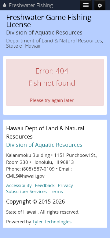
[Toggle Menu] (86, 5)
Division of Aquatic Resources (44, 144)
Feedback (45, 185)
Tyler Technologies (52, 221)
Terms (56, 191)
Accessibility (19, 185)
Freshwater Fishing (31, 5)
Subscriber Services (26, 191)
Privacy (65, 185)
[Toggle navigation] (99, 5)
